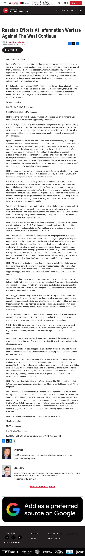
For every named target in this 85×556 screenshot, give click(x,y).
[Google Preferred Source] (42, 509)
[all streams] (82, 10)
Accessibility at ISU (72, 534)
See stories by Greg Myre (24, 458)
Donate (76, 3)
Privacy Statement (54, 538)
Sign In (66, 3)
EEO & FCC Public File (55, 534)
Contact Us (34, 534)
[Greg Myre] (6, 453)
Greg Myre (12, 42)
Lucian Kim (21, 42)
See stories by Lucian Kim (24, 479)
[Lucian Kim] (6, 471)
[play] (5, 10)
